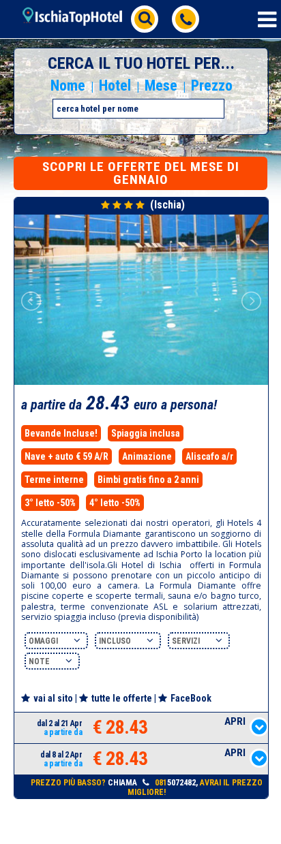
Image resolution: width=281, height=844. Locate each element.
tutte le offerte (121, 698)
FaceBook (191, 698)
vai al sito (53, 698)
